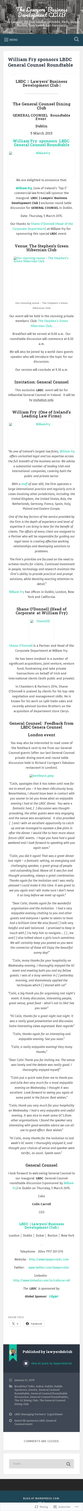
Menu (13, 40)
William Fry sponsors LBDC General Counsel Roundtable (40, 62)
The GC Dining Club (26, 1400)
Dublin (49, 1386)
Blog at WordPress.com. (41, 1498)
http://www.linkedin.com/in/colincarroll (41, 1280)
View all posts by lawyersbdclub (51, 1363)
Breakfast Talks (24, 1386)
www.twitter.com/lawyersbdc (48, 1267)
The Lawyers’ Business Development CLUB (41, 12)
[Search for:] (41, 1463)
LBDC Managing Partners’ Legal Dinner (38, 1414)
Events (33, 1390)
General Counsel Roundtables (49, 1397)
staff (24, 484)
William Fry (24, 188)
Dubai (39, 1386)
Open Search (76, 39)
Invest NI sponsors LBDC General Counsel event (35, 1422)
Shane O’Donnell (21, 645)
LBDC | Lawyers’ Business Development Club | (41, 1226)
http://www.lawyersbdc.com (49, 1259)
